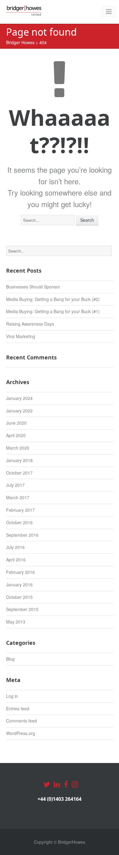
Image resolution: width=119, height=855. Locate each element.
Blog (10, 659)
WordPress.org (20, 733)
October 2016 (19, 522)
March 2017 (17, 497)
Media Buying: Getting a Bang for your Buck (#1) (53, 311)
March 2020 (17, 448)
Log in (12, 696)
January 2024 (19, 398)
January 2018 (19, 460)
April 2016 (16, 559)
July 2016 (15, 547)
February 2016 (20, 572)
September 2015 (22, 609)
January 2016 (19, 584)
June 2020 (16, 423)
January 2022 (19, 411)
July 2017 (15, 485)
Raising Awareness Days (30, 324)
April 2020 (16, 435)
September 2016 (22, 535)
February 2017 (20, 510)
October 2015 (19, 597)
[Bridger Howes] (24, 10)
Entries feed (17, 708)
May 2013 (15, 622)
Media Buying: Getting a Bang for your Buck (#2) (53, 299)
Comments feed (21, 721)
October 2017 (19, 473)
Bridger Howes (20, 42)
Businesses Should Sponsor (33, 287)
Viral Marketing (20, 336)
